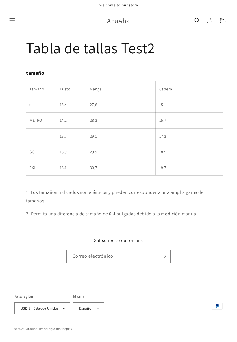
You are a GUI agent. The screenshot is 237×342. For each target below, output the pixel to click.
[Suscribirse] (164, 256)
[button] (12, 20)
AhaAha (32, 329)
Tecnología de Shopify (55, 329)
